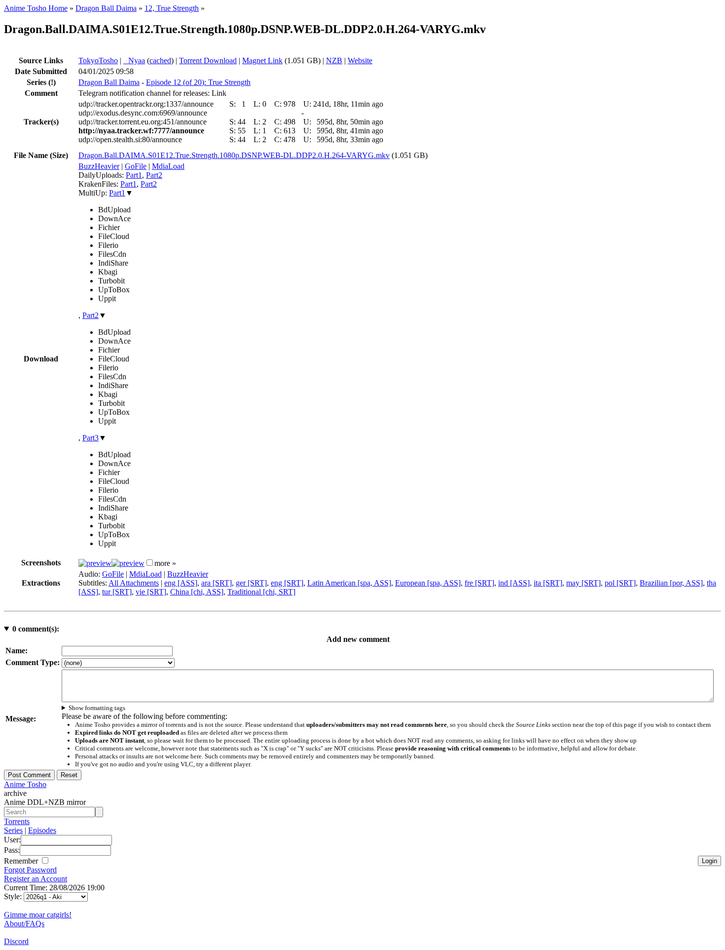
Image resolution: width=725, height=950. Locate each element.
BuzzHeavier (98, 166)
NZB (334, 60)
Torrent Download (208, 60)
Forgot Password (30, 870)
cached (160, 60)
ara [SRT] (216, 583)
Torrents (17, 821)
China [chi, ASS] (196, 592)
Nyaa (134, 60)
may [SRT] (583, 583)
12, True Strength (172, 8)
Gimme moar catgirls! (38, 914)
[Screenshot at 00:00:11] (94, 563)
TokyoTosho (98, 60)
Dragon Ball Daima (106, 8)
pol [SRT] (620, 583)
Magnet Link (262, 60)
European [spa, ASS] (428, 583)
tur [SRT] (117, 592)
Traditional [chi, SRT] (261, 592)
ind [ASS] (514, 583)
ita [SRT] (548, 583)
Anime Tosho (25, 784)
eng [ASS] (180, 583)
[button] (149, 562)
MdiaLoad (168, 166)
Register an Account (35, 878)
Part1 (134, 175)
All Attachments (134, 583)
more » (165, 563)
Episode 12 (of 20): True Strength (198, 82)
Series (13, 830)
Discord (16, 941)
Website (360, 60)
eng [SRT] (287, 583)
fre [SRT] (479, 583)
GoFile (135, 166)
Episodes (42, 830)
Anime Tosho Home (36, 8)
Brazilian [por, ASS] (671, 583)
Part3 (90, 438)
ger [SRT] (251, 583)
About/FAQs (24, 923)
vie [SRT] (151, 592)
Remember (22, 861)
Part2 (154, 175)
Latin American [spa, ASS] (349, 583)
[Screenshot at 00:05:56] (128, 563)
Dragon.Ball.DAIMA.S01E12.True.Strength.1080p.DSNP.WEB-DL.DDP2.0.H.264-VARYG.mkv (234, 155)
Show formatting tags (97, 708)
